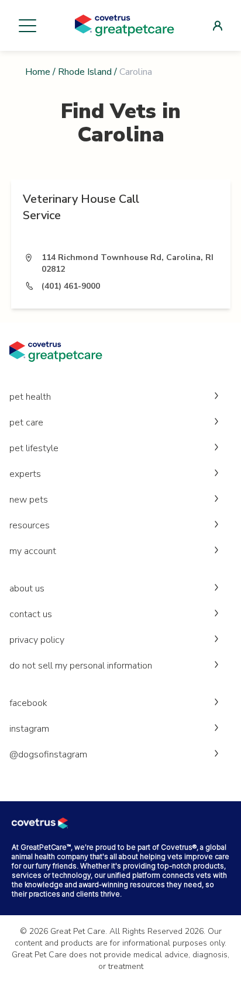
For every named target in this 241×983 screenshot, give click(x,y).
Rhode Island (85, 71)
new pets (28, 499)
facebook (28, 703)
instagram (29, 728)
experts (25, 474)
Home (37, 71)
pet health (30, 396)
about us (26, 588)
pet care (26, 422)
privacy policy (36, 640)
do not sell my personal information (80, 665)
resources (29, 525)
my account (32, 551)
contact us (30, 614)
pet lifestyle (33, 448)
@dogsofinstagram (48, 754)
